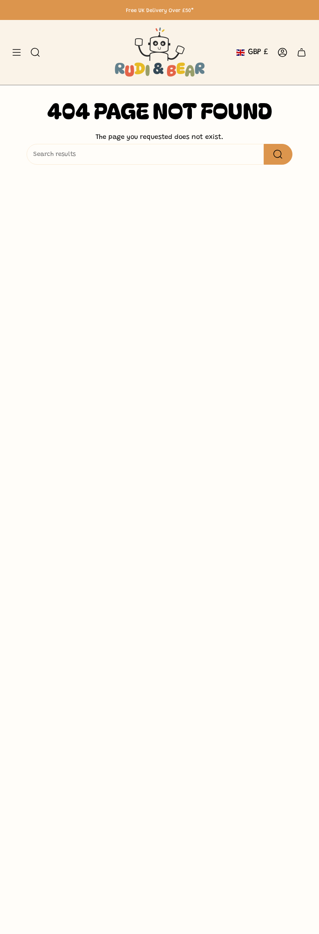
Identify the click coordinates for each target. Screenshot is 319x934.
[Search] (278, 154)
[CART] (301, 52)
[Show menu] (16, 52)
